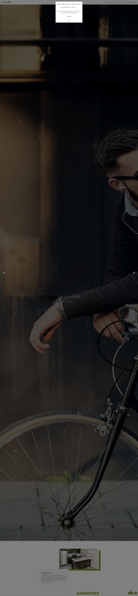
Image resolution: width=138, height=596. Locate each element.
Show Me (69, 16)
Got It (69, 19)
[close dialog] (81, 3)
